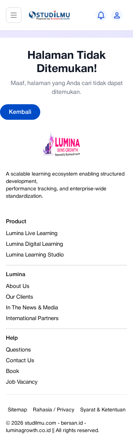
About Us (18, 286)
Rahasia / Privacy (53, 410)
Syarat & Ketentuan (103, 410)
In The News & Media (32, 307)
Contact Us (20, 360)
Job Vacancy (22, 382)
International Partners (32, 318)
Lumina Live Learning (32, 233)
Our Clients (19, 297)
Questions (18, 350)
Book (12, 371)
